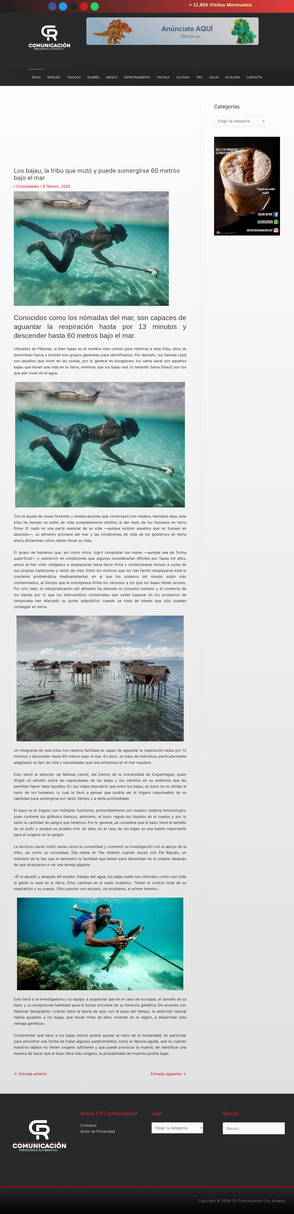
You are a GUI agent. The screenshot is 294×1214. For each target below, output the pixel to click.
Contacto (88, 1125)
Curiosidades (27, 186)
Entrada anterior (30, 1073)
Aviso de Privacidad (97, 1131)
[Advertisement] (100, 135)
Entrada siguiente (168, 1073)
